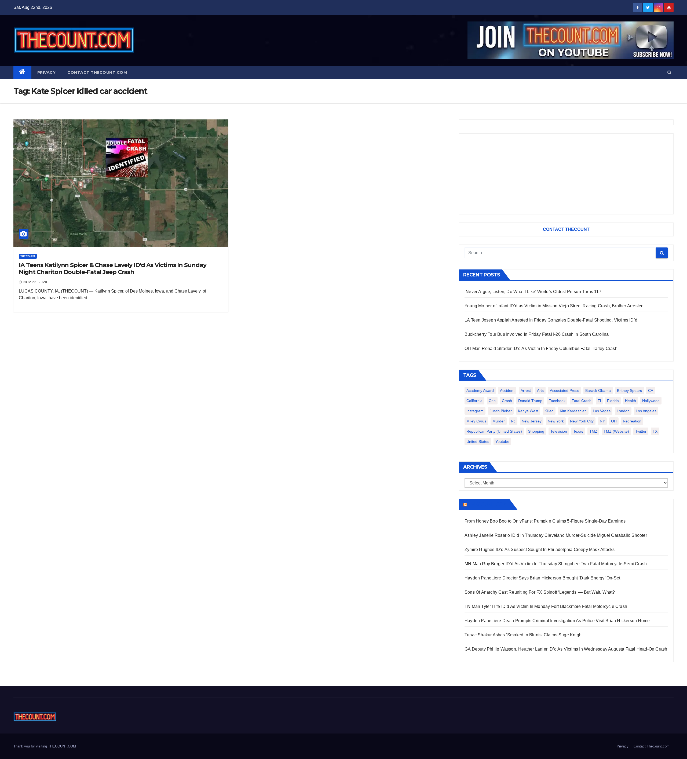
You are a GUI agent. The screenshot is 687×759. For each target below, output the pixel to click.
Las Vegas (602, 411)
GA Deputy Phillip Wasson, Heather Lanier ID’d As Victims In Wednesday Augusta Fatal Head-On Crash (566, 649)
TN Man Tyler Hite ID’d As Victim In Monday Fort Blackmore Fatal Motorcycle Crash (546, 606)
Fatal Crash (581, 401)
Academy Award (480, 390)
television (558, 431)
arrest (526, 390)
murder (498, 421)
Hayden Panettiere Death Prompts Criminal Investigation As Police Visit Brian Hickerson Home (557, 620)
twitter (640, 431)
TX (655, 431)
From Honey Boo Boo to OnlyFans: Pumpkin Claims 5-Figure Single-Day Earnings (545, 521)
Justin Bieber (501, 411)
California (474, 401)
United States (477, 441)
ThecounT (27, 256)
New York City (582, 421)
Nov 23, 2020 (35, 282)
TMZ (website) (616, 431)
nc (513, 421)
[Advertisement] (566, 173)
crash (507, 401)
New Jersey (532, 421)
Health (630, 401)
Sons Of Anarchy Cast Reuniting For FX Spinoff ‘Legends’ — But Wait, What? (540, 592)
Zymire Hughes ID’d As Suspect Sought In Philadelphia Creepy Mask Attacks (540, 549)
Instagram (475, 411)
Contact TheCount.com (97, 72)
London (623, 411)
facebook (557, 401)
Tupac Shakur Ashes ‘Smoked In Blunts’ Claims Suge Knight (524, 635)
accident (507, 390)
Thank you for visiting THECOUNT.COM (44, 746)
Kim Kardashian (573, 411)
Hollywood (651, 401)
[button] (669, 72)
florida (613, 401)
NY (602, 421)
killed (549, 411)
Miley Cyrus (476, 421)
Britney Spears (629, 390)
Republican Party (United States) (494, 431)
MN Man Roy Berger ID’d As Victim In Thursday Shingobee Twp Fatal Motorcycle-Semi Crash (556, 563)
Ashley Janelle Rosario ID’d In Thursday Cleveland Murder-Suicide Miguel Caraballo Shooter (556, 535)
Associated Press (564, 390)
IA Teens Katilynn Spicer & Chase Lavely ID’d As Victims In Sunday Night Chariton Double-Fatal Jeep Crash (112, 268)
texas (578, 431)
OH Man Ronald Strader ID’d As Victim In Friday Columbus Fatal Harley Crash (541, 348)
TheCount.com (487, 504)
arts (540, 390)
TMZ (593, 431)
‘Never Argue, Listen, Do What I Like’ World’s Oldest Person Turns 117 (533, 291)
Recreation (632, 421)
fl (599, 401)
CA (650, 390)
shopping (536, 431)
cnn (492, 401)
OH (614, 421)
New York (556, 421)
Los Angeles (646, 411)
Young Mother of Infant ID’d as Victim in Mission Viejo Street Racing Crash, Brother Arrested (554, 306)
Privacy (46, 72)
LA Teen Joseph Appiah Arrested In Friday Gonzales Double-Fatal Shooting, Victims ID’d (551, 320)
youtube (502, 441)
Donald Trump (530, 401)
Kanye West (528, 411)
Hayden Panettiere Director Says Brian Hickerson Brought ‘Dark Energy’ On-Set (542, 578)
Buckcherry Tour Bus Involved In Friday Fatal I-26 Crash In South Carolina (537, 334)
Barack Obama (598, 390)
